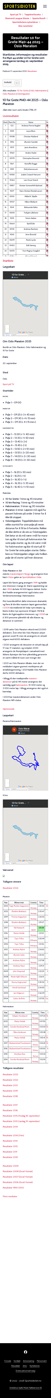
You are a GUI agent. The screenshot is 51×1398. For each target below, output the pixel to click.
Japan (33, 930)
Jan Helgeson (19, 993)
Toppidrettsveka (32, 14)
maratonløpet (16, 574)
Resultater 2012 (10, 1146)
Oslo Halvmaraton (38, 90)
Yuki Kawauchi (19, 928)
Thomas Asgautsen (19, 917)
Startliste (8, 260)
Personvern (42, 1361)
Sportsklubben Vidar (31, 577)
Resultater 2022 (10, 1080)
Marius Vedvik (19, 933)
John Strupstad (19, 971)
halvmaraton (22, 685)
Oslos (11, 577)
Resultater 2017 (10, 1105)
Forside (7, 1361)
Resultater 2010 (10, 1157)
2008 (42, 614)
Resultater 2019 (10, 1090)
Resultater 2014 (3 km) (13, 1135)
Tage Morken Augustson (19, 906)
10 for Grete (23, 90)
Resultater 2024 (10, 888)
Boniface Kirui (19, 1054)
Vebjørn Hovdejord (19, 1016)
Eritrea (35, 1045)
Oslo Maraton (9, 94)
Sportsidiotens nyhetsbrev (25, 22)
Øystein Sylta (18, 955)
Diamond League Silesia (17, 18)
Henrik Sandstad (19, 987)
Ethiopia (33, 940)
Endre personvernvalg (25, 1371)
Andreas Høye (19, 966)
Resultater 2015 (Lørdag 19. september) (21, 1121)
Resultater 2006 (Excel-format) (18, 1182)
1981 (36, 582)
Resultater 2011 (10, 1151)
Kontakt (17, 1361)
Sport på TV (15, 14)
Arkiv (25, 1366)
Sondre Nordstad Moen (19, 1027)
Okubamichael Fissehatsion (20, 1043)
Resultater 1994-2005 (13, 1187)
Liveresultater (11, 116)
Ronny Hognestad (19, 982)
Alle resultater (25, 26)
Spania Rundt (38, 18)
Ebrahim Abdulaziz (19, 911)
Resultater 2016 (10, 1110)
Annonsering (28, 1361)
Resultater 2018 (10, 1096)
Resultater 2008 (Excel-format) (18, 1171)
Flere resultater (10, 1196)
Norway (34, 908)
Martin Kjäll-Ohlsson (19, 977)
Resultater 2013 (10, 1141)
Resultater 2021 (10, 1085)
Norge (27, 574)
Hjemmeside (8, 709)
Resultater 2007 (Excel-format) (18, 1177)
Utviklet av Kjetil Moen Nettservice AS (25, 1388)
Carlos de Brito (19, 998)
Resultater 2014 (10, 1126)
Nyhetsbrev (35, 1366)
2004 (6, 607)
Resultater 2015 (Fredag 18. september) (21, 1116)
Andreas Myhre (19, 949)
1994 (9, 589)
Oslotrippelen (23, 94)
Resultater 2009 (10, 1166)
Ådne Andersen (19, 1032)
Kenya (35, 1056)
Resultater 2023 (10, 1074)
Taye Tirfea (19, 938)
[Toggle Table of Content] (16, 83)
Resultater (32, 71)
